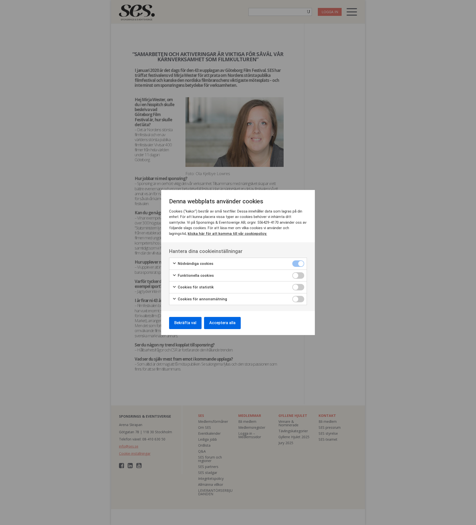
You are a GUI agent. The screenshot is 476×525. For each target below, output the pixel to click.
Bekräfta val (185, 322)
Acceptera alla (222, 322)
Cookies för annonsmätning (202, 299)
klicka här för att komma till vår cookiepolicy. (227, 233)
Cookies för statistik (195, 287)
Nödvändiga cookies (195, 263)
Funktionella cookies (195, 275)
